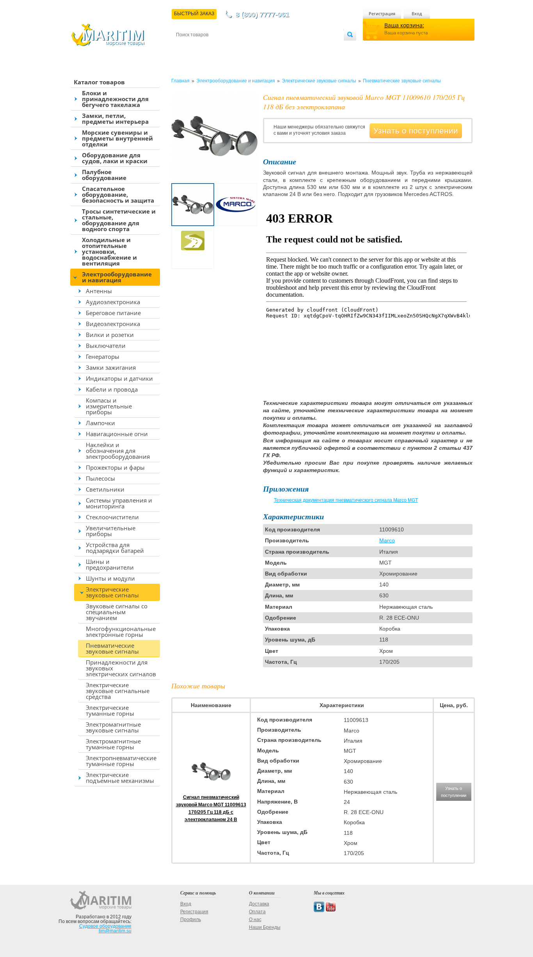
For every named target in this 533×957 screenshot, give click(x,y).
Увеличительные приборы (110, 531)
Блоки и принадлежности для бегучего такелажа (115, 99)
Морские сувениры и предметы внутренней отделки (117, 138)
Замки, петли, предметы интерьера (115, 118)
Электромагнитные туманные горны (113, 744)
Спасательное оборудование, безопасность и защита (118, 194)
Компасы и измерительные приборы (109, 406)
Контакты (184, 47)
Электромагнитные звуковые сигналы (113, 727)
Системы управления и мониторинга (119, 503)
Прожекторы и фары (115, 467)
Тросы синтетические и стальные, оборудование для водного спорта (119, 220)
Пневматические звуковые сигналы (112, 648)
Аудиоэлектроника (113, 302)
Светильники (105, 489)
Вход (417, 13)
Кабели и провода (112, 389)
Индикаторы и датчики (119, 378)
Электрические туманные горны (110, 710)
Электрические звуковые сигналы (112, 592)
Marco (387, 540)
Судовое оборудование (105, 926)
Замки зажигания (111, 367)
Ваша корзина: (404, 25)
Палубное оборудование (104, 175)
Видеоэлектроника (113, 324)
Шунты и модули (110, 578)
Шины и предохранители (110, 564)
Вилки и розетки (110, 335)
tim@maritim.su (115, 931)
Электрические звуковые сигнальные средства (117, 690)
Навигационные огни (117, 434)
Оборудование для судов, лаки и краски (114, 158)
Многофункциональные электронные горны (121, 631)
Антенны (99, 291)
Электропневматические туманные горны (121, 761)
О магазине (270, 47)
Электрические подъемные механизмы (120, 777)
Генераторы (102, 356)
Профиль (190, 919)
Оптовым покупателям (320, 47)
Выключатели (106, 345)
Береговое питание (113, 313)
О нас (255, 919)
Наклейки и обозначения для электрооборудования (118, 450)
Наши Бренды (265, 927)
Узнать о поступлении (415, 130)
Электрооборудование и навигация (117, 277)
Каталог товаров (99, 82)
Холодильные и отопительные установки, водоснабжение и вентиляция (109, 251)
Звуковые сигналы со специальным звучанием (116, 612)
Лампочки (100, 423)
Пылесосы (100, 478)
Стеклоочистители (112, 517)
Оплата (240, 47)
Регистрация (382, 13)
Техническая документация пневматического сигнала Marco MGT (346, 500)
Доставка (214, 47)
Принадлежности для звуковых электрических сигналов (121, 668)
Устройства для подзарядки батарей (115, 547)
